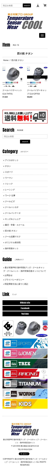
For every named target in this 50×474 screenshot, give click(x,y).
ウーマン (9, 178)
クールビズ (10, 201)
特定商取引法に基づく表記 (16, 284)
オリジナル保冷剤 (13, 242)
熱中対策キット (12, 248)
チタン (8, 166)
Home (5, 60)
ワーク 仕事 (10, 195)
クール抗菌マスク (13, 236)
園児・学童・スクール (14, 225)
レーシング (10, 190)
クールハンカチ (12, 207)
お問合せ (8, 275)
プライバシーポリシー (14, 280)
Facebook (25, 308)
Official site (25, 302)
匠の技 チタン (11, 231)
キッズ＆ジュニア (13, 219)
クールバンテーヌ (13, 213)
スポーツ (9, 172)
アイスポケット (12, 160)
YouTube (25, 313)
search (27, 5)
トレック (9, 184)
